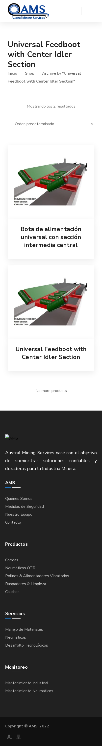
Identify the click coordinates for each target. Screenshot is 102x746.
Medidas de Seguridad (24, 506)
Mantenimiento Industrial (27, 683)
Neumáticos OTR (20, 568)
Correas (11, 560)
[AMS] (28, 11)
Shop (29, 73)
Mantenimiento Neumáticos (29, 691)
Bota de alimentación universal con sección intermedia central (51, 237)
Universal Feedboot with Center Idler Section (51, 353)
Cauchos (12, 592)
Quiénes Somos (18, 498)
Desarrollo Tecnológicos (26, 645)
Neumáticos (15, 637)
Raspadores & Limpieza (25, 584)
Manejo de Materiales (24, 629)
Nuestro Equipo (18, 514)
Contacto (13, 522)
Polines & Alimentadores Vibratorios (37, 576)
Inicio (12, 73)
